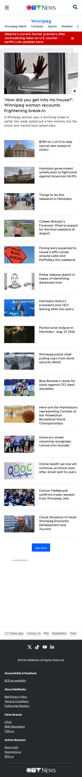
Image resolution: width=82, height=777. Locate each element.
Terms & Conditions (17, 701)
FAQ (46, 633)
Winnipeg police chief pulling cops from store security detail (56, 358)
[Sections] (7, 7)
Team (73, 633)
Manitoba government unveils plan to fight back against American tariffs (58, 172)
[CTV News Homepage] (41, 7)
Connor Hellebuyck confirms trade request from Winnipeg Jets (57, 494)
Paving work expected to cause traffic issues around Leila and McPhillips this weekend (57, 254)
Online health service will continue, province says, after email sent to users (57, 468)
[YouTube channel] (45, 647)
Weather (67, 26)
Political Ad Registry (17, 705)
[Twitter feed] (29, 647)
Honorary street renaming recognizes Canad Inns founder (55, 441)
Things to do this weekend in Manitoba (55, 197)
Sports (52, 26)
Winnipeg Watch (16, 26)
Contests (37, 26)
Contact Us (34, 633)
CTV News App (14, 633)
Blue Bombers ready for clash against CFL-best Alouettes (57, 385)
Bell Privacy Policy (16, 696)
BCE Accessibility (15, 680)
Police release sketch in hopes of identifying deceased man (57, 279)
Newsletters (59, 633)
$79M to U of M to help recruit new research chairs (55, 146)
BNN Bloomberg (15, 726)
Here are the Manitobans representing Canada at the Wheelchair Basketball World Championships (58, 415)
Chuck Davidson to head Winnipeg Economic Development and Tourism (57, 523)
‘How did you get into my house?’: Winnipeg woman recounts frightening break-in (38, 105)
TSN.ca (9, 731)
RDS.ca (9, 756)
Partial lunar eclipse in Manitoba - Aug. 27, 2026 (57, 330)
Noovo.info (11, 747)
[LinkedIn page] (52, 647)
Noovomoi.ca (13, 751)
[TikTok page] (37, 647)
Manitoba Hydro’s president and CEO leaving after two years (56, 305)
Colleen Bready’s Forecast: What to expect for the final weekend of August (58, 227)
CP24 (8, 722)
